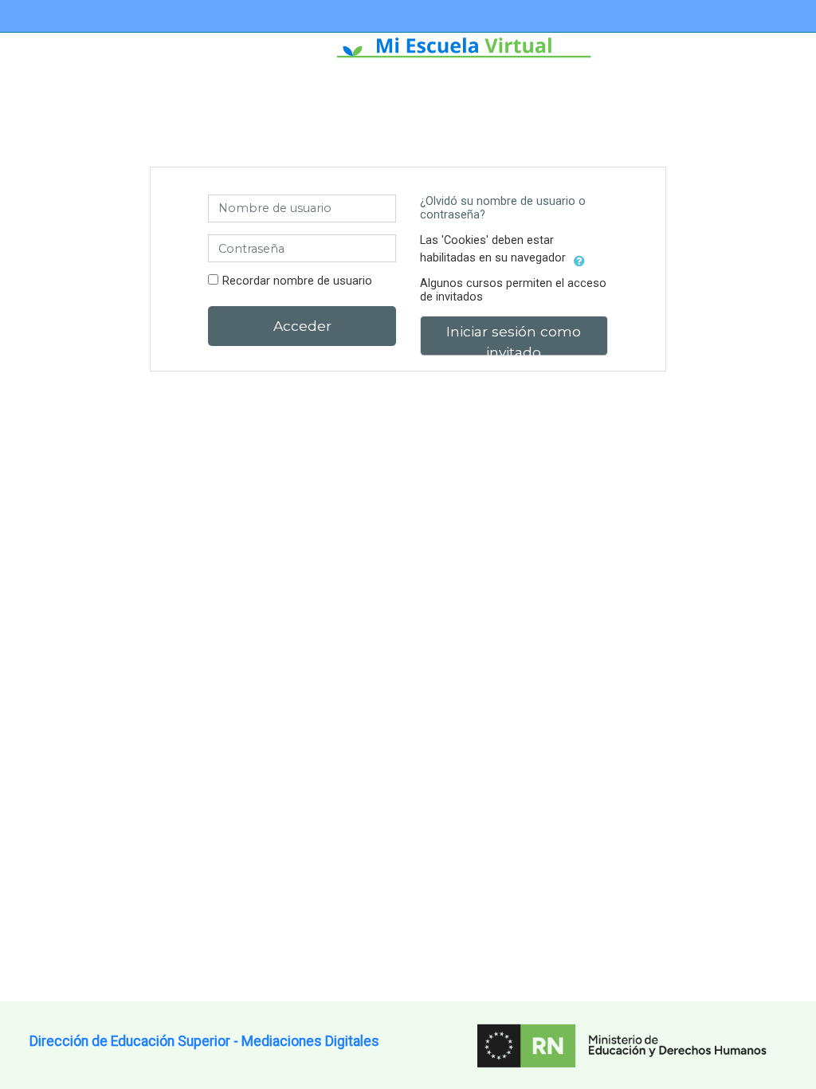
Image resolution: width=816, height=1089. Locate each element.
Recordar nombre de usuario (297, 281)
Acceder (302, 325)
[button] (579, 258)
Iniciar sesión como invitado (513, 339)
